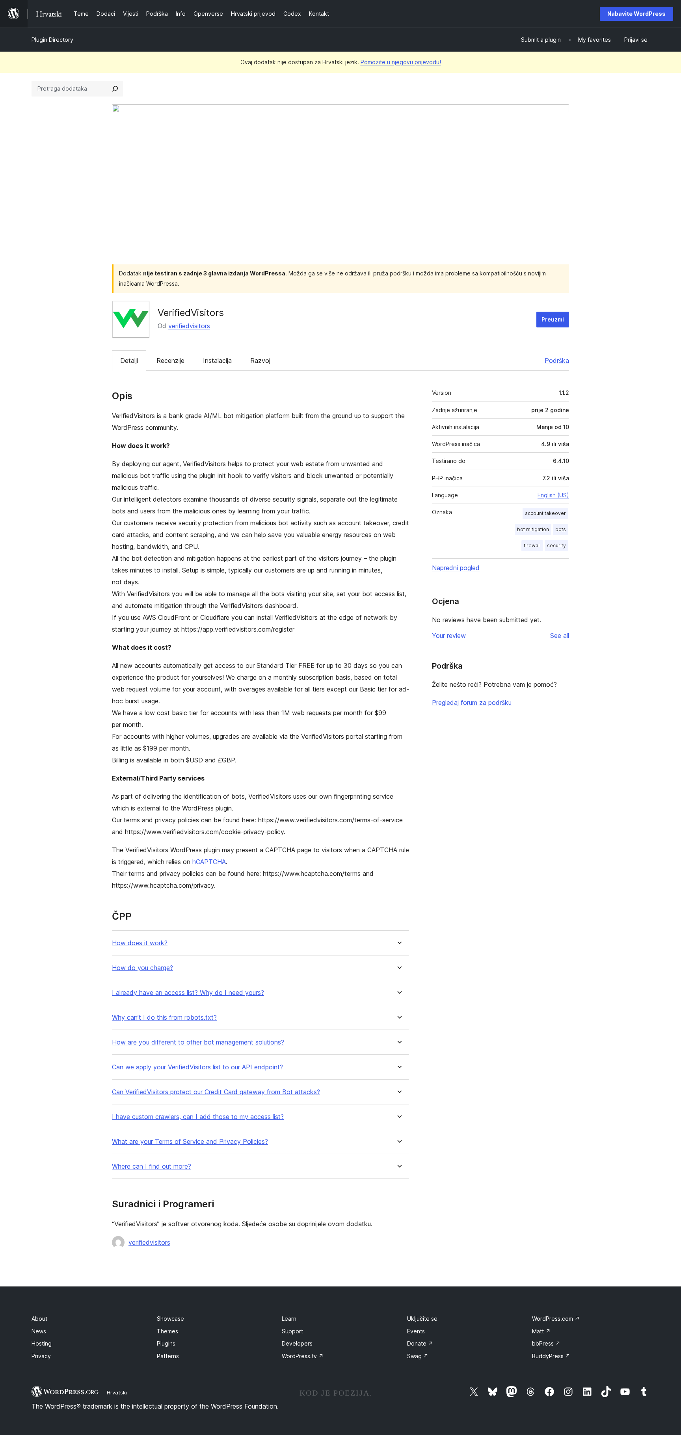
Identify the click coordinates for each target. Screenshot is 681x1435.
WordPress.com (556, 1318)
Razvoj (260, 360)
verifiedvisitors (189, 326)
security (556, 545)
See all (559, 635)
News (39, 1331)
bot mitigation (533, 529)
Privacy (41, 1356)
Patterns (168, 1356)
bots (560, 529)
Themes (167, 1331)
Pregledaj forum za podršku (472, 702)
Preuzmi (552, 319)
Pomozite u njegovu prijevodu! (401, 62)
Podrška (557, 360)
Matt (541, 1331)
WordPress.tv (303, 1356)
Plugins (166, 1343)
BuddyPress (551, 1356)
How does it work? (139, 943)
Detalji (129, 360)
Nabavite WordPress (636, 13)
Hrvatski (117, 1392)
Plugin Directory (52, 39)
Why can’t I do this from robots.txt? (164, 1017)
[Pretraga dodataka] (115, 89)
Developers (297, 1343)
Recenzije (170, 360)
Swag (417, 1356)
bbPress (546, 1343)
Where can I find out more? (151, 1166)
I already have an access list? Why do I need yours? (188, 992)
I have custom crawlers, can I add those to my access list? (198, 1117)
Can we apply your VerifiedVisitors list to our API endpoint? (197, 1067)
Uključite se (422, 1318)
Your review (449, 635)
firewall (532, 545)
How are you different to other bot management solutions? (198, 1042)
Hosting (42, 1343)
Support (292, 1331)
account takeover (545, 513)
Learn (289, 1318)
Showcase (170, 1318)
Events (416, 1331)
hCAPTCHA (209, 862)
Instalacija (217, 360)
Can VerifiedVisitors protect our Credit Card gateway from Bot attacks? (216, 1092)
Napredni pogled (456, 568)
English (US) (553, 495)
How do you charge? (142, 968)
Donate (420, 1343)
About (39, 1318)
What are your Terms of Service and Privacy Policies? (190, 1141)
